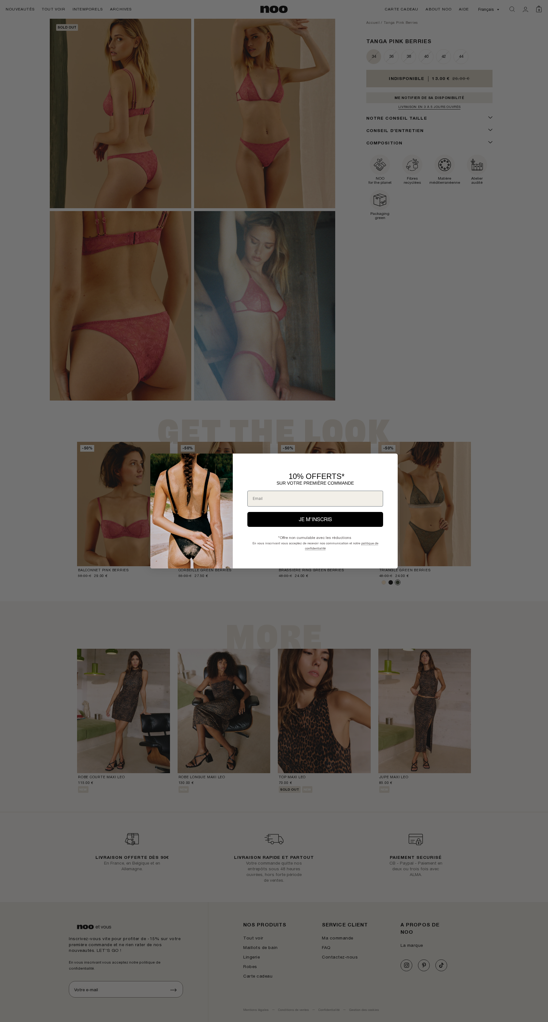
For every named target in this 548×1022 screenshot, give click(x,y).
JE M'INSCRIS (315, 519)
